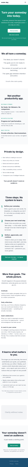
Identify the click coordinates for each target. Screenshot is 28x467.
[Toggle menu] (25, 2)
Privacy (11, 463)
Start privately (14, 30)
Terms (16, 463)
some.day (4, 2)
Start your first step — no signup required (14, 258)
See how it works (14, 34)
